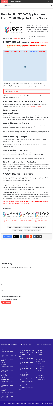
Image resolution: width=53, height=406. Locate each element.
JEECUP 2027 (40, 375)
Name (2, 284)
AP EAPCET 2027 (41, 377)
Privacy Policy (31, 403)
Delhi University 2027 (42, 373)
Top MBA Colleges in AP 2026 (26, 381)
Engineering (18, 227)
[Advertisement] (26, 251)
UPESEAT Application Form (32, 230)
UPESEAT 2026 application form (33, 106)
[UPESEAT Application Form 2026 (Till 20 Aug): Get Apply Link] (42, 214)
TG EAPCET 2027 (41, 379)
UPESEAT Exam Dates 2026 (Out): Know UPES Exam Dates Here (10, 220)
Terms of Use (38, 403)
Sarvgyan (27, 227)
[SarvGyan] (7, 5)
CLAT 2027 (40, 354)
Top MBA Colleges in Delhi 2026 (27, 350)
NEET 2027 (40, 350)
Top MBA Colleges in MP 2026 (26, 371)
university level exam (39, 227)
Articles (7, 10)
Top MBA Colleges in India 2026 (27, 347)
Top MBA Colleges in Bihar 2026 (27, 365)
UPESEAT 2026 (16, 38)
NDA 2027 (40, 370)
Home (3, 10)
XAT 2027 (40, 352)
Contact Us (49, 403)
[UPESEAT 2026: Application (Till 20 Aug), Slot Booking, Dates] (26, 214)
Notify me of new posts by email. (9, 299)
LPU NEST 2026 (41, 366)
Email (2, 290)
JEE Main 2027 (41, 347)
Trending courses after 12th (15, 1)
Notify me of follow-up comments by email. (11, 296)
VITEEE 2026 (40, 363)
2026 (10, 227)
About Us (44, 403)
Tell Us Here (14, 91)
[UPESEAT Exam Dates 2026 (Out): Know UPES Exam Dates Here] (10, 214)
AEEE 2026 (40, 359)
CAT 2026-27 (40, 357)
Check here (13, 47)
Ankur (3, 22)
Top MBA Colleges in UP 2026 (26, 352)
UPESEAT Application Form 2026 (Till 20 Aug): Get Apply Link (41, 220)
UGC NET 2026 (41, 368)
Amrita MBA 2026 (41, 361)
